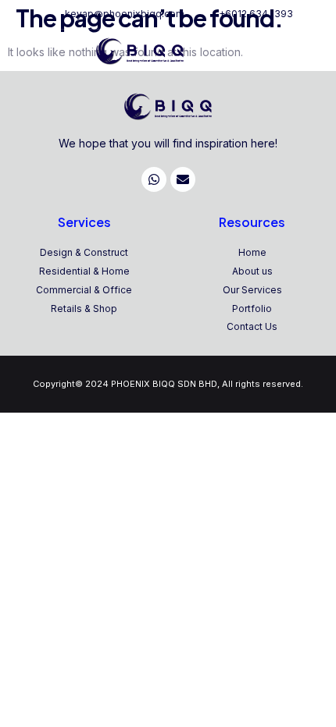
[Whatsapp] (153, 179)
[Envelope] (182, 179)
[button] (316, 52)
